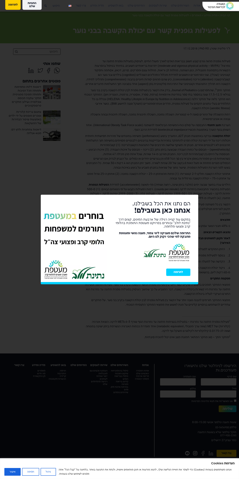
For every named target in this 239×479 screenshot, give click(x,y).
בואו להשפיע (115, 5)
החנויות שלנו (32, 5)
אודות (197, 5)
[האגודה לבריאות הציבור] (221, 5)
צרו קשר (81, 5)
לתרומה (178, 272)
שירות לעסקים (158, 5)
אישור (12, 471)
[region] (119, 468)
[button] (42, 4)
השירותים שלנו (180, 5)
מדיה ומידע (97, 5)
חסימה (30, 471)
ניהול (48, 471)
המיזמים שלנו (136, 5)
